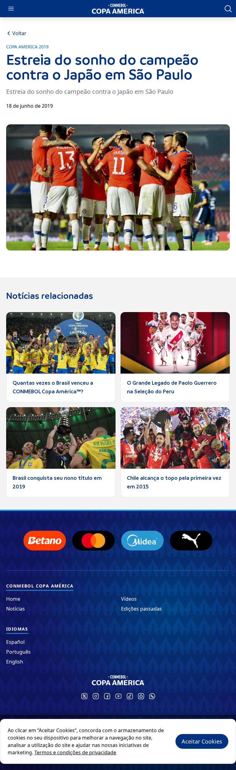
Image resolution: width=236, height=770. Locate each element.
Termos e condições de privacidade (75, 752)
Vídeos (129, 599)
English (14, 661)
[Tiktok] (130, 696)
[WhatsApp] (152, 696)
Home (13, 599)
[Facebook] (107, 696)
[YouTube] (118, 696)
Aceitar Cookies (202, 741)
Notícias (15, 608)
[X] (84, 696)
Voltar (19, 33)
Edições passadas (141, 608)
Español (15, 642)
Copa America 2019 (27, 46)
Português (18, 651)
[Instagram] (96, 696)
